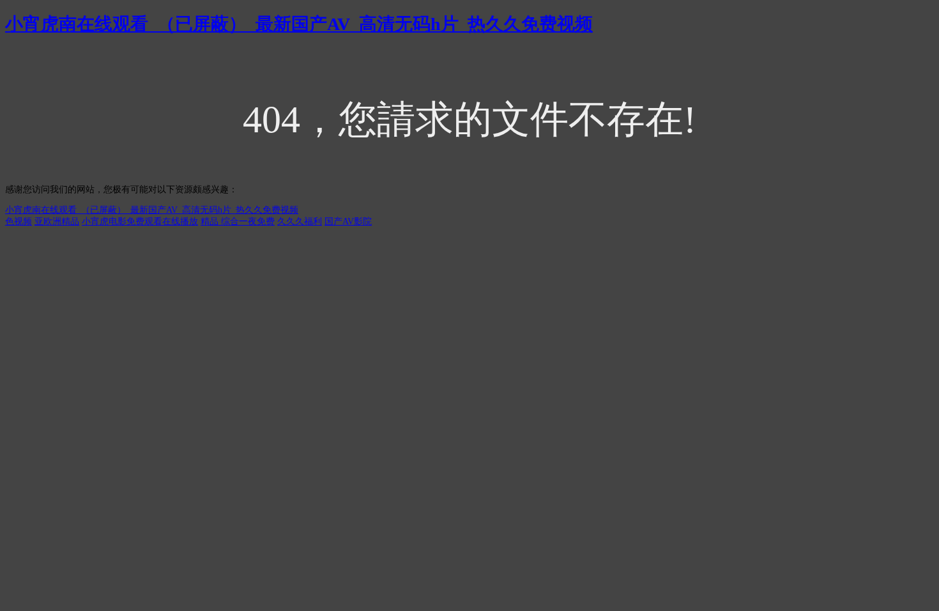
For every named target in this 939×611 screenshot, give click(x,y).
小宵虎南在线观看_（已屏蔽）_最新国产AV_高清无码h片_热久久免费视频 (299, 24)
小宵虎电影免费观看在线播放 (140, 221)
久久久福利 (299, 221)
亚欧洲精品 (56, 221)
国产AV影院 (348, 221)
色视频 (18, 221)
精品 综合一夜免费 (238, 221)
